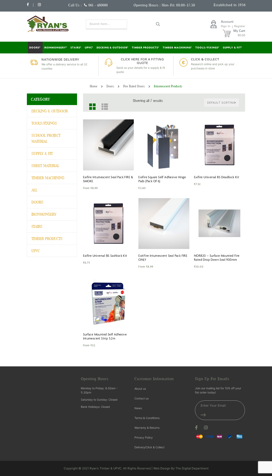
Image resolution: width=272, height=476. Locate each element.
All (34, 190)
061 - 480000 (98, 5)
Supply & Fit (232, 47)
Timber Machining (177, 47)
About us (140, 388)
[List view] (103, 105)
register (239, 26)
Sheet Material (45, 165)
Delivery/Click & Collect (149, 447)
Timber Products (145, 47)
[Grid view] (90, 105)
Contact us (141, 398)
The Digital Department (191, 468)
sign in (225, 26)
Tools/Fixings (206, 47)
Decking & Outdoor (112, 47)
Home (93, 86)
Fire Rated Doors (134, 86)
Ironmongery (55, 47)
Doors (34, 47)
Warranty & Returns (146, 427)
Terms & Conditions (146, 418)
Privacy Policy (143, 437)
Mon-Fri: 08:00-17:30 (178, 5)
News (138, 408)
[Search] (158, 24)
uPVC (88, 47)
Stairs (75, 47)
